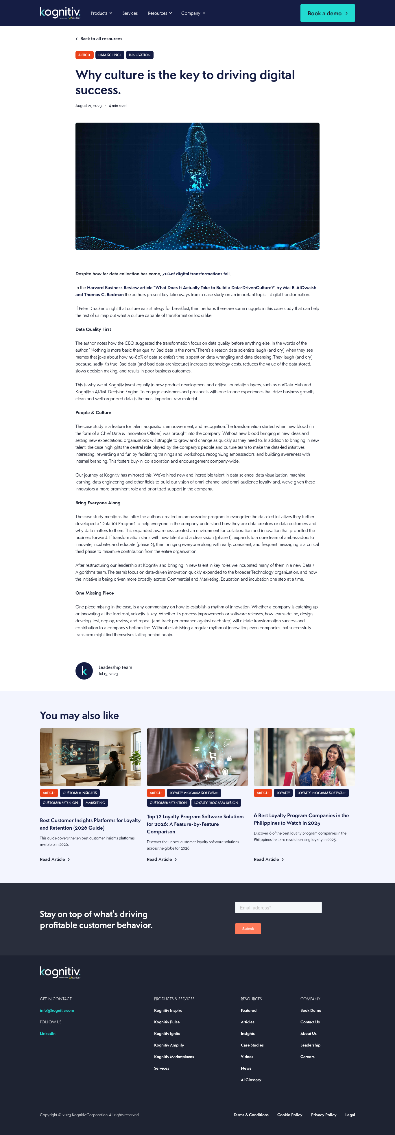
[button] (101, 12)
